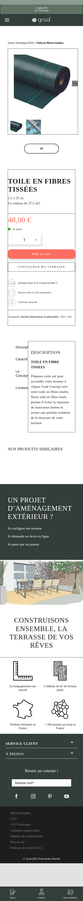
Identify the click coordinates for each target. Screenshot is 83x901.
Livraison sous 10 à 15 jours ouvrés (36, 283)
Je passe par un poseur (23, 544)
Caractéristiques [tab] (20, 359)
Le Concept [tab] (20, 373)
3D (41, 148)
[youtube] (66, 796)
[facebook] (16, 796)
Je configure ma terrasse (25, 528)
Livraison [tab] (20, 388)
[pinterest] (49, 796)
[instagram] (33, 796)
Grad (11, 42)
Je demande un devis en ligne (28, 536)
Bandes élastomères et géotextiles (40, 316)
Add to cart (41, 254)
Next (75, 83)
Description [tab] (20, 347)
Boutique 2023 (25, 42)
